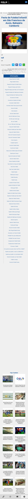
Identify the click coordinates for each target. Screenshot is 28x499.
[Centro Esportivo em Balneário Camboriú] (20, 379)
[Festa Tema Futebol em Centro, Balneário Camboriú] (20, 448)
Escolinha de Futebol (14, 148)
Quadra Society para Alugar (14, 214)
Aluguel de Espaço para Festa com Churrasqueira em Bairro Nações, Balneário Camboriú (20, 491)
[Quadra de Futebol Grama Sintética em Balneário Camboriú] (8, 431)
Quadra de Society (14, 206)
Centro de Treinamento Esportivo (14, 134)
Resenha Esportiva (14, 219)
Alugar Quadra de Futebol (14, 79)
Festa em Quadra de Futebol (14, 161)
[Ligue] (3, 496)
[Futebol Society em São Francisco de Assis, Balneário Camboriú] (8, 448)
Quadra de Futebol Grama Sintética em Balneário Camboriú (8, 438)
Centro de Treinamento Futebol (14, 137)
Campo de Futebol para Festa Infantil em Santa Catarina (20, 472)
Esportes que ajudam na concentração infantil (14, 254)
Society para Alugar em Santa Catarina (8, 386)
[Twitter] (13, 65)
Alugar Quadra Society (14, 81)
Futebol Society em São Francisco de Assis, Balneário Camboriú (7, 456)
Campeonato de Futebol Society (14, 243)
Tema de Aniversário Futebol (14, 227)
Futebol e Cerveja (14, 259)
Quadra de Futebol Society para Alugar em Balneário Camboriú (20, 421)
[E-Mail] (20, 65)
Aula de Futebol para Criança (14, 116)
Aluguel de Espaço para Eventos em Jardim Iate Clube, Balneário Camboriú (20, 404)
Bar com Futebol (14, 121)
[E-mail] (17, 496)
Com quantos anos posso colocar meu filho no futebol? (14, 249)
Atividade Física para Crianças (14, 238)
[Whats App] (10, 496)
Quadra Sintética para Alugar (14, 211)
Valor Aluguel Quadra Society (14, 230)
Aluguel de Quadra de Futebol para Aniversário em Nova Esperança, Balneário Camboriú (20, 439)
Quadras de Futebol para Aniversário (14, 217)
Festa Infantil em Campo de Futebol (14, 164)
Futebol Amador (14, 172)
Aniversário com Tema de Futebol (14, 233)
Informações (14, 76)
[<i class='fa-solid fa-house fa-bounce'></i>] (1, 13)
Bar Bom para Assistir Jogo (14, 119)
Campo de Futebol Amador (14, 126)
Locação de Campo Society (14, 182)
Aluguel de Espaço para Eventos (14, 87)
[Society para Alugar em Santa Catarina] (8, 379)
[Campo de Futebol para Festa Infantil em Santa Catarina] (20, 465)
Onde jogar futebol (14, 188)
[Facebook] (16, 65)
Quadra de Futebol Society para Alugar (14, 201)
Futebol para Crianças (14, 174)
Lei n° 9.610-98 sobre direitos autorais (13, 73)
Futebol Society (14, 180)
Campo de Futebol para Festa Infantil (14, 129)
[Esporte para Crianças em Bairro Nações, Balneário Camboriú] (8, 413)
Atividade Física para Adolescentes (14, 235)
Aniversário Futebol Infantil (14, 103)
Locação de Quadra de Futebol (14, 185)
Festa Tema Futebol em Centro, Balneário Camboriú (20, 455)
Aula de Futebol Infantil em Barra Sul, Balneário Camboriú (8, 490)
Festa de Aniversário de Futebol (14, 156)
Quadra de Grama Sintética (14, 203)
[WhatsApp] (24, 65)
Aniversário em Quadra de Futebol (14, 100)
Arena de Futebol (14, 108)
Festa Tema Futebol (14, 166)
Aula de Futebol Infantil (14, 113)
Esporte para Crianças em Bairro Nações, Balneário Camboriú (7, 421)
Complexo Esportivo (14, 142)
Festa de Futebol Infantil (14, 158)
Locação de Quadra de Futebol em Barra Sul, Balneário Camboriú (8, 473)
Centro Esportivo (14, 140)
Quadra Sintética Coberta (14, 209)
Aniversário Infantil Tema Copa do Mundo (14, 105)
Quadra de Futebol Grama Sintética (14, 193)
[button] (26, 2)
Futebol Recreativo (14, 177)
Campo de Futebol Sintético (14, 132)
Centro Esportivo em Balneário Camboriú (20, 386)
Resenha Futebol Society (14, 222)
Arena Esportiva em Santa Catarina (7, 403)
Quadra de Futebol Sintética (14, 198)
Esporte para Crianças (14, 153)
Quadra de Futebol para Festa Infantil (14, 196)
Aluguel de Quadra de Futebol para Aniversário (14, 92)
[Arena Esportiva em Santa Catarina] (8, 396)
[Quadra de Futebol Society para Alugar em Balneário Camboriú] (20, 413)
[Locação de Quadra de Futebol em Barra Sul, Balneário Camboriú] (8, 465)
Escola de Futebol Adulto (14, 145)
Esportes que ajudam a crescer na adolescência (14, 251)
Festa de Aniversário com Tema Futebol (14, 257)
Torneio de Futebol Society (14, 262)
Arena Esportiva (14, 111)
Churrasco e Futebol (14, 246)
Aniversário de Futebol (14, 97)
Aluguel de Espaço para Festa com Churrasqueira (14, 89)
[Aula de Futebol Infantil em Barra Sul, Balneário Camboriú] (8, 482)
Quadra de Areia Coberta (14, 190)
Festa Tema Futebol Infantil (14, 169)
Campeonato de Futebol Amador (14, 241)
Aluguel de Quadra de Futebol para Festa (14, 95)
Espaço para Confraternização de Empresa (14, 150)
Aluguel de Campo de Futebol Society (14, 84)
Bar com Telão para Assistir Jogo (14, 124)
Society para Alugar (14, 225)
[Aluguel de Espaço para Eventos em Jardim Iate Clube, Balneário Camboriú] (20, 396)
